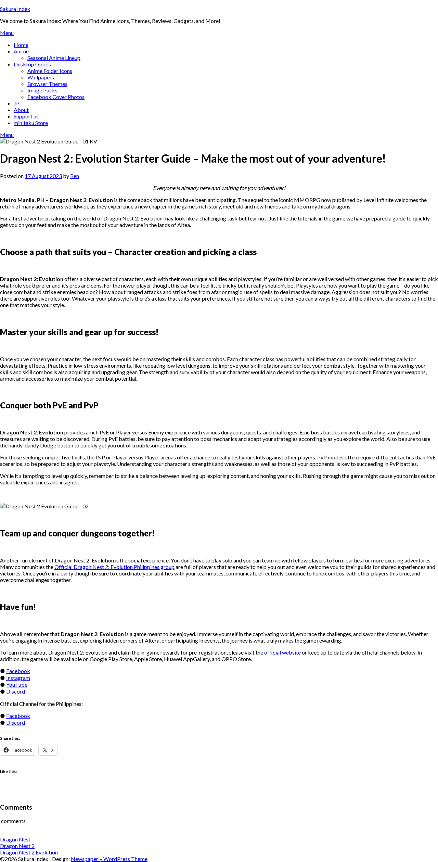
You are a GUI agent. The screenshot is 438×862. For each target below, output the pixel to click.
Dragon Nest (15, 839)
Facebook (18, 671)
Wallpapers (40, 77)
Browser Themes (47, 83)
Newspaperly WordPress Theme (109, 858)
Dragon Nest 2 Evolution (29, 852)
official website (282, 652)
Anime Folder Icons (49, 70)
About (21, 109)
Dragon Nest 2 (17, 845)
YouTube (16, 684)
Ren (74, 176)
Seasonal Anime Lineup (53, 57)
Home (21, 44)
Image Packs (42, 90)
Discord (15, 691)
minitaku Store (31, 122)
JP (17, 103)
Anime (21, 51)
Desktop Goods (32, 64)
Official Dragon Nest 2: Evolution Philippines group (114, 566)
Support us (26, 116)
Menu (7, 32)
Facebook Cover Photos (56, 96)
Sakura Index (15, 8)
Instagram (18, 677)
